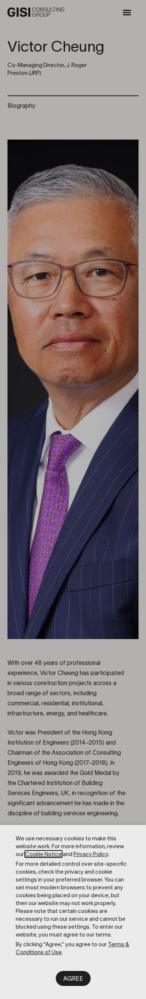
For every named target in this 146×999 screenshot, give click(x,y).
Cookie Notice (43, 854)
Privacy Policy (90, 854)
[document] (73, 499)
